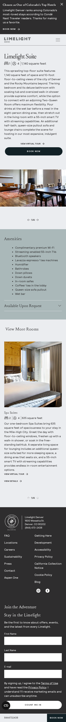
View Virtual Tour (30, 143)
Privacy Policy (43, 556)
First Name (10, 633)
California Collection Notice (48, 566)
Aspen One (11, 577)
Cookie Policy (43, 575)
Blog (37, 582)
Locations (10, 542)
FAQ (7, 535)
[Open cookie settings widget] (6, 705)
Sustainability (13, 556)
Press (8, 563)
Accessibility (42, 549)
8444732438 (11, 717)
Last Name (10, 650)
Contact (9, 570)
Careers (9, 549)
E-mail (7, 666)
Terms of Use (49, 683)
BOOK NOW (9, 29)
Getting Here (43, 535)
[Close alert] (61, 4)
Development (43, 542)
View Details (11, 481)
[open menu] (58, 40)
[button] (29, 220)
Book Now (56, 717)
